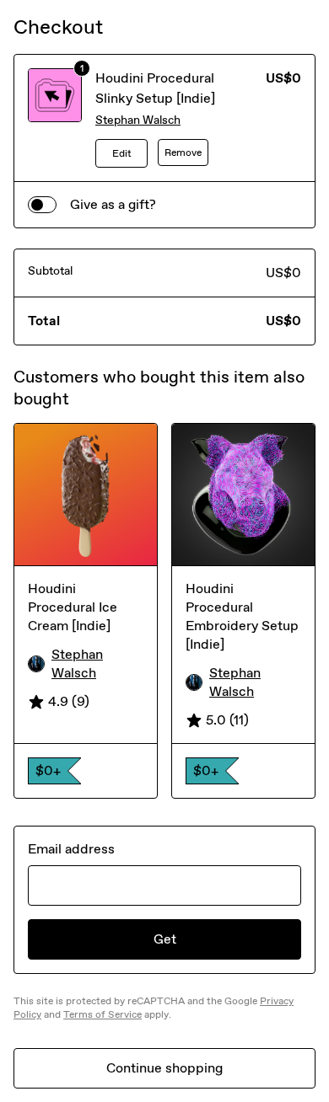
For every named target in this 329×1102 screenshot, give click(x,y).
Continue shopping (164, 1068)
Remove (183, 152)
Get (165, 939)
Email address (71, 849)
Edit (122, 153)
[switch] (42, 204)
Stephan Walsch (138, 120)
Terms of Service (102, 1014)
